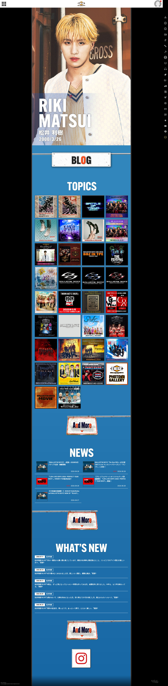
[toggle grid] (4, 4)
